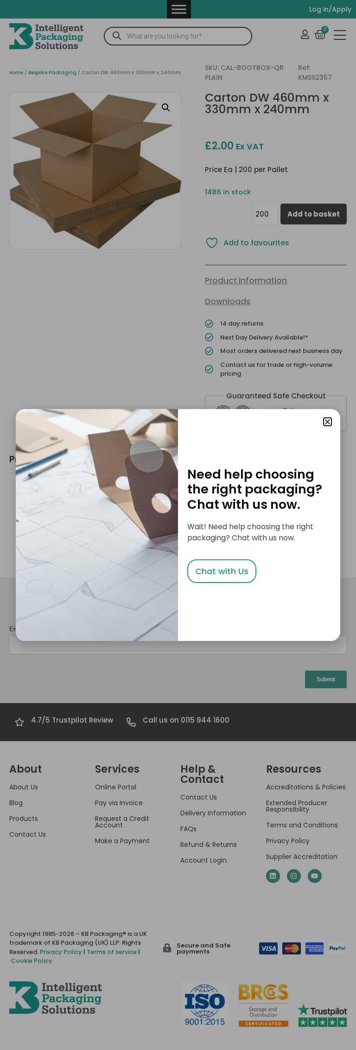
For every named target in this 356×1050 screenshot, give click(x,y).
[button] (327, 421)
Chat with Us (221, 571)
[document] (178, 525)
